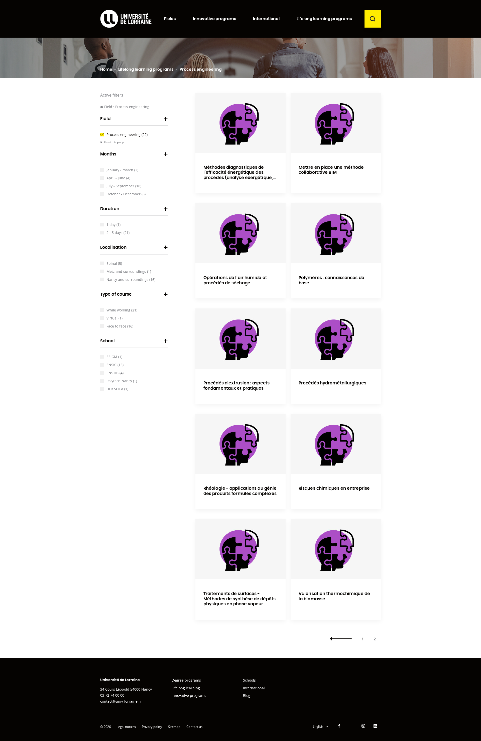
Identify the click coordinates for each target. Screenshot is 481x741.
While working (121, 310)
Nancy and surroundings (130, 279)
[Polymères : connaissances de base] (336, 233)
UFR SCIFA (117, 388)
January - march (122, 170)
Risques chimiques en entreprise (334, 488)
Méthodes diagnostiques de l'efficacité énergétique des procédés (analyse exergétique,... (239, 172)
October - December (126, 194)
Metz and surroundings (128, 271)
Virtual (114, 318)
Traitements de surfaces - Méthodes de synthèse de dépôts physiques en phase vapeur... (239, 599)
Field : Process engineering (126, 106)
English (318, 726)
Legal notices (126, 726)
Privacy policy (152, 726)
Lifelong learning (186, 688)
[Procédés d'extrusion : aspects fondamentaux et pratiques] (240, 338)
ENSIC (115, 364)
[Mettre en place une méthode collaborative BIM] (336, 123)
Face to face (119, 326)
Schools (249, 680)
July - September (123, 186)
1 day (113, 224)
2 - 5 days (118, 232)
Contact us (194, 726)
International (254, 688)
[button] (134, 120)
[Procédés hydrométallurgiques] (336, 338)
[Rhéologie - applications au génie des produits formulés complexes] (240, 444)
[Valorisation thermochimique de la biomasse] (336, 549)
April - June (118, 178)
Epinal (114, 263)
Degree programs (186, 680)
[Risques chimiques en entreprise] (336, 444)
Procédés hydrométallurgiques (332, 383)
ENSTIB (115, 372)
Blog (246, 695)
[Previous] (341, 639)
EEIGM (114, 356)
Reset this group (113, 142)
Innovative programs (189, 695)
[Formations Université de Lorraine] (126, 19)
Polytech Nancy (121, 380)
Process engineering (127, 134)
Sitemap (174, 726)
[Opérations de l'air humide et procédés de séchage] (240, 233)
